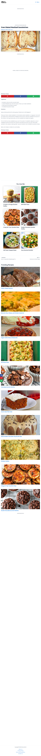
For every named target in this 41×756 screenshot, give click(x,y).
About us (20, 749)
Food (11, 29)
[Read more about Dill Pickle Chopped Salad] (11, 240)
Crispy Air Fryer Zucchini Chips (11, 227)
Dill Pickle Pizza (25, 204)
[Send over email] (33, 96)
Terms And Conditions (20, 752)
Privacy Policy (20, 750)
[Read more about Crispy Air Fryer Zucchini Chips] (11, 217)
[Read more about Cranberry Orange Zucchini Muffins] (11, 194)
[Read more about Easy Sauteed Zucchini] (29, 240)
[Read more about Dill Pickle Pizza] (29, 194)
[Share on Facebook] (20, 96)
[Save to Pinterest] (7, 96)
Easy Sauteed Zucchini (27, 250)
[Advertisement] (20, 16)
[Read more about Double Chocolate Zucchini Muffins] (29, 217)
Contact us (20, 753)
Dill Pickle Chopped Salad (9, 250)
